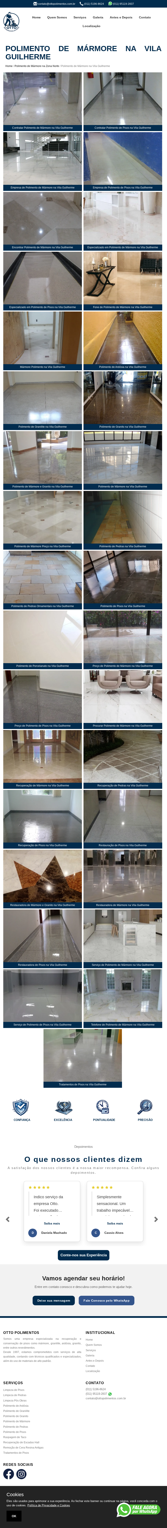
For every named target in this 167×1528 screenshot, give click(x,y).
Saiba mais (52, 1223)
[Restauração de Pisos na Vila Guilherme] (123, 819)
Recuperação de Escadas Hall (21, 1442)
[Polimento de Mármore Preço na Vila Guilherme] (42, 520)
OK (14, 1516)
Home (36, 17)
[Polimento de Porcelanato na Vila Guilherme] (42, 640)
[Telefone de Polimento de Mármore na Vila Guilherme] (123, 998)
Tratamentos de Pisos (16, 1452)
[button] (11, 1223)
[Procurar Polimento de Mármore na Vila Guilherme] (123, 699)
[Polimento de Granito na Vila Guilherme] (123, 400)
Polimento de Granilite (16, 1411)
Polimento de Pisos (14, 1432)
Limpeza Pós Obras (15, 1400)
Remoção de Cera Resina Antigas (23, 1447)
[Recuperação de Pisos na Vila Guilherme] (42, 819)
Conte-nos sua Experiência (83, 1255)
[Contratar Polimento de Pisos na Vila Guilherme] (123, 101)
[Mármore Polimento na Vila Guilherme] (42, 341)
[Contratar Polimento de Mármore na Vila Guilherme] (42, 101)
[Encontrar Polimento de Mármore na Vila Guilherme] (42, 221)
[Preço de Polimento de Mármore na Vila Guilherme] (123, 640)
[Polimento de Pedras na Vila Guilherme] (123, 520)
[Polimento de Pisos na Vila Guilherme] (123, 580)
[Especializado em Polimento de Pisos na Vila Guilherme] (42, 281)
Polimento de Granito (15, 1416)
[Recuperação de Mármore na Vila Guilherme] (42, 759)
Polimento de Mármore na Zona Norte (37, 66)
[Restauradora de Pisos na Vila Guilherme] (42, 938)
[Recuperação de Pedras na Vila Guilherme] (123, 759)
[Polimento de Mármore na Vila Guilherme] (123, 460)
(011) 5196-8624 (96, 1389)
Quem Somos (57, 17)
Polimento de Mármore (16, 1421)
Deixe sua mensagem (53, 1300)
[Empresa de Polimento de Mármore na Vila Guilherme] (42, 161)
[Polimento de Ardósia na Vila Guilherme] (123, 341)
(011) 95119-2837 (97, 1393)
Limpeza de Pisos (13, 1390)
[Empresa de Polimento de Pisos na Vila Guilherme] (123, 161)
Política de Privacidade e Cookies (48, 1505)
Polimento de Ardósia (15, 1405)
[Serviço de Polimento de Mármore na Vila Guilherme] (123, 938)
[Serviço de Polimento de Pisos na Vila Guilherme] (42, 998)
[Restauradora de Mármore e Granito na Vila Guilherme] (42, 879)
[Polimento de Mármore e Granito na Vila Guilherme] (42, 460)
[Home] (11, 21)
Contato (145, 17)
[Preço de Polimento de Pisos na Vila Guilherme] (42, 699)
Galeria (98, 17)
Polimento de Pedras (15, 1426)
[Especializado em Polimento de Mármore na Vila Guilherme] (123, 221)
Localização (91, 26)
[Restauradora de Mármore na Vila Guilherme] (123, 879)
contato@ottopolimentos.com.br (106, 1398)
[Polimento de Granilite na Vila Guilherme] (42, 400)
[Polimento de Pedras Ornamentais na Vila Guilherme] (42, 580)
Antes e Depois (121, 17)
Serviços (79, 17)
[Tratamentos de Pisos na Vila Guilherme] (82, 1058)
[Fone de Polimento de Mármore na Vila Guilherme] (123, 281)
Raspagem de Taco (14, 1437)
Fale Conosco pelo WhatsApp (107, 1300)
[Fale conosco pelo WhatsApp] (138, 1509)
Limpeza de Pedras (14, 1395)
